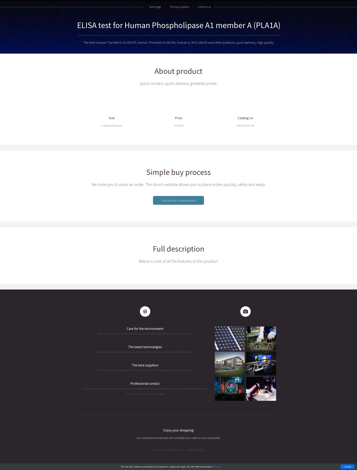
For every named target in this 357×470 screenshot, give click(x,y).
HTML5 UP (199, 450)
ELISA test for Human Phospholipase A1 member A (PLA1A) (179, 25)
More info (217, 467)
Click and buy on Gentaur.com (178, 200)
